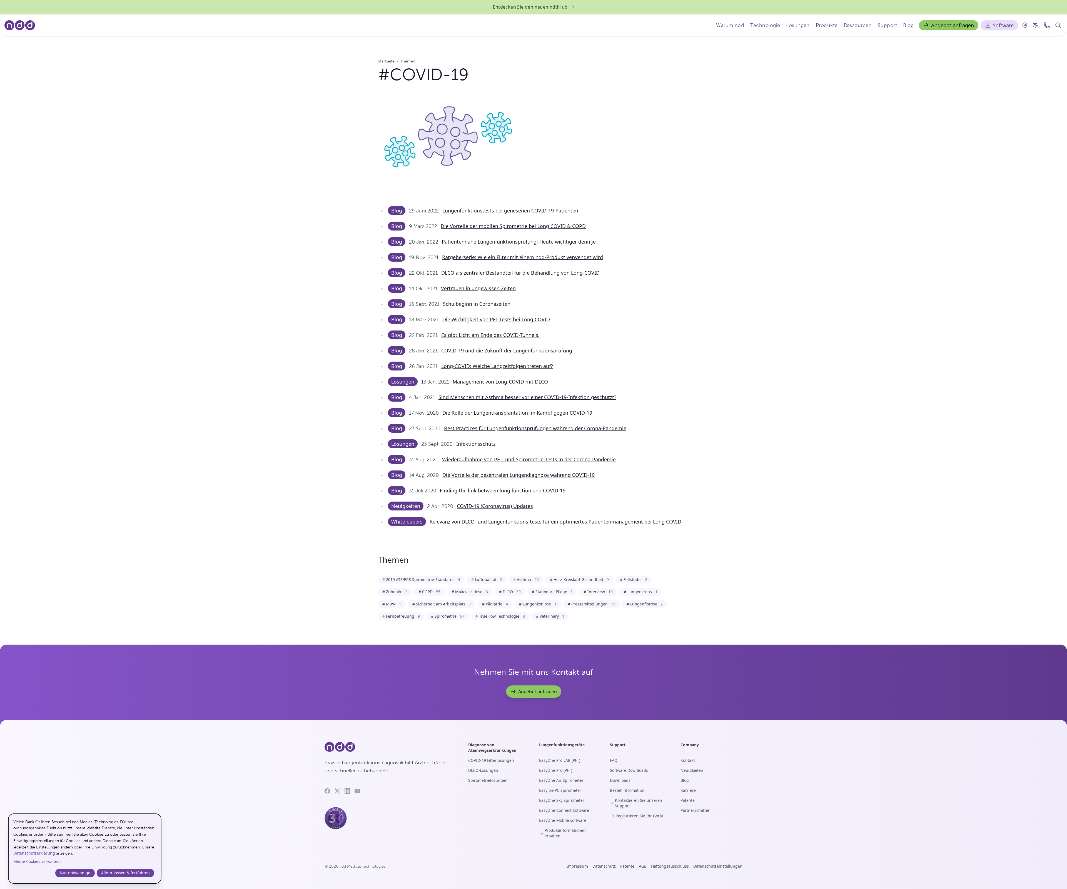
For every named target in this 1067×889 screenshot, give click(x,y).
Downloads (620, 780)
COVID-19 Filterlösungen (491, 760)
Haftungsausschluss (670, 866)
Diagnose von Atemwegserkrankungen (492, 747)
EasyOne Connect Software (564, 810)
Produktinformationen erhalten (565, 833)
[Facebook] (327, 791)
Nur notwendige (75, 872)
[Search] (1058, 25)
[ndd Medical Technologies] (390, 747)
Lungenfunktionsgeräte (562, 744)
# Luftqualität (486, 579)
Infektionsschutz (475, 443)
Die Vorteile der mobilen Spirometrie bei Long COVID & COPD (513, 226)
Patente (687, 800)
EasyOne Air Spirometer (561, 780)
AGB (643, 866)
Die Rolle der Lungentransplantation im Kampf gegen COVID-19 (517, 412)
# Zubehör (394, 591)
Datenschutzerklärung (34, 853)
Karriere (688, 790)
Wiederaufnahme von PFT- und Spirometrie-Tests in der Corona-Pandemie (529, 459)
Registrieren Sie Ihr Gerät (639, 815)
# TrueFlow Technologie (500, 616)
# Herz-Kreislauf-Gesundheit (579, 579)
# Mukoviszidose (470, 591)
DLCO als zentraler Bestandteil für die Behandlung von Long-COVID (520, 272)
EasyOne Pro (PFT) (555, 770)
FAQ (613, 760)
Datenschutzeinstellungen (717, 866)
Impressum (577, 866)
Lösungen (798, 25)
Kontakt (687, 760)
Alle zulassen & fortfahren (125, 872)
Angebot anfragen (952, 25)
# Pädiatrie (495, 604)
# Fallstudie (633, 579)
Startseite (386, 61)
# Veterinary (550, 616)
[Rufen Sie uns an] (1047, 25)
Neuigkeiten (405, 506)
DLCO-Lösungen (483, 770)
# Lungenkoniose (538, 604)
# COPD (429, 591)
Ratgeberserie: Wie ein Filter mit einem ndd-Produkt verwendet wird (522, 257)
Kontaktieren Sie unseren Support (638, 803)
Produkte (827, 25)
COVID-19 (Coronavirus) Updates (495, 506)
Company (689, 744)
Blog (908, 25)
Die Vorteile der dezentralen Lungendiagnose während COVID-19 (518, 475)
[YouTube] (357, 791)
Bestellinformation (627, 790)
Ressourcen (858, 25)
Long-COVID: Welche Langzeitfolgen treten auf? (497, 366)
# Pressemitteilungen (591, 604)
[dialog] (84, 848)
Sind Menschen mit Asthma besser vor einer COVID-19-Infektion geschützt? (527, 397)
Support (887, 25)
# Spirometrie (447, 616)
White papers (407, 521)
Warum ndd (730, 25)
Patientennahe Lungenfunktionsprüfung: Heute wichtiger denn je (519, 241)
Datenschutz (604, 866)
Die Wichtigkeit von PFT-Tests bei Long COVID (496, 319)
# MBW (391, 604)
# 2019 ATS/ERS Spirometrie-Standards (421, 579)
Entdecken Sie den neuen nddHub (530, 7)
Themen (407, 61)
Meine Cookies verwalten (36, 861)
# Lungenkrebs (640, 591)
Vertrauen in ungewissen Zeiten (478, 288)
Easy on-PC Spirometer (560, 790)
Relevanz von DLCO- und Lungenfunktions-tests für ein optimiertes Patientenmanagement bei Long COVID (555, 521)
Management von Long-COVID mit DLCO (500, 381)
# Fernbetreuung (401, 616)
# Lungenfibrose (645, 604)
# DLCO (510, 591)
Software (1003, 25)
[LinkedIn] (347, 791)
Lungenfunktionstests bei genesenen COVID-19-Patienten (510, 210)
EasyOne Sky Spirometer (561, 800)
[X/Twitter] (337, 791)
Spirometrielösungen (488, 780)
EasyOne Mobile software (562, 820)
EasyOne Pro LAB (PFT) (559, 760)
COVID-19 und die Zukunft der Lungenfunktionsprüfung (506, 350)
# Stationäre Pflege (552, 591)
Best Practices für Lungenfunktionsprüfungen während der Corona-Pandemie (535, 428)
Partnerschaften (695, 810)
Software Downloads (629, 770)
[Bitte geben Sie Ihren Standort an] (1024, 25)
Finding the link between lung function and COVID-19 (502, 490)
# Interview (598, 591)
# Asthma (526, 579)
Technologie (765, 25)
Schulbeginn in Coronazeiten (476, 303)
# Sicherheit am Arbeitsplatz (441, 604)
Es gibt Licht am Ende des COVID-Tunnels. (490, 335)
